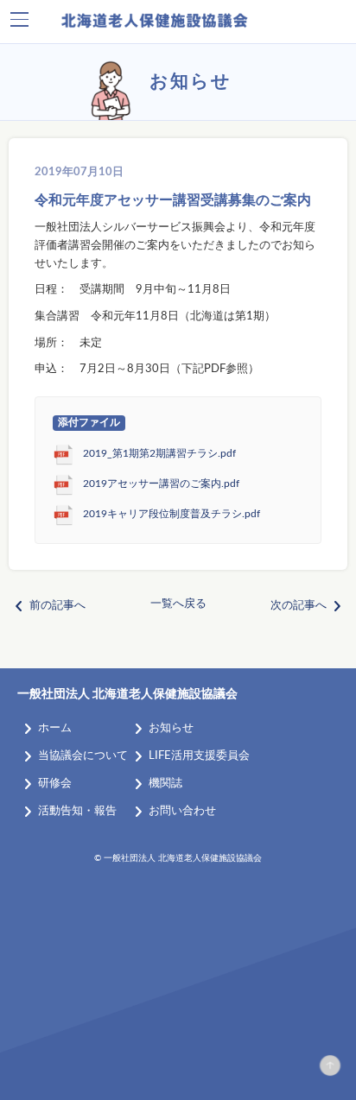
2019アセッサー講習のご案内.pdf (161, 484)
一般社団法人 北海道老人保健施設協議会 (127, 694)
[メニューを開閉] (19, 19)
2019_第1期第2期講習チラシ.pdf (159, 453)
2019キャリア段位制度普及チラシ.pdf (171, 514)
